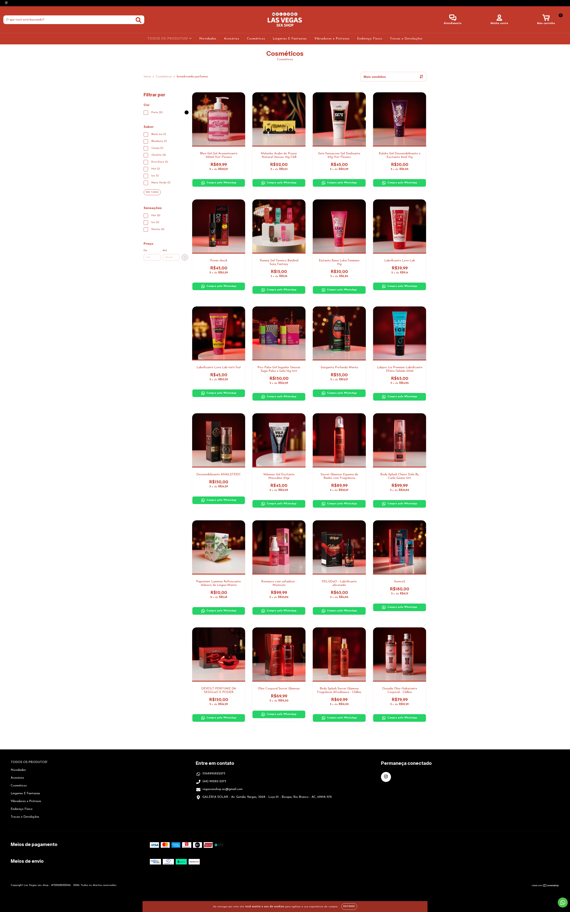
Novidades (207, 38)
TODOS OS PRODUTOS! (168, 38)
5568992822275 (213, 773)
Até (165, 250)
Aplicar (184, 257)
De (145, 250)
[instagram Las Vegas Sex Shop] (6, 3)
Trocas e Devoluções (406, 38)
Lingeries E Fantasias (290, 38)
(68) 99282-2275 (214, 781)
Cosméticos (256, 38)
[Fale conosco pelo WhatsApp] (563, 903)
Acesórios (231, 38)
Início (147, 76)
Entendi (349, 906)
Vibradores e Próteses (332, 38)
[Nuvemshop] (545, 886)
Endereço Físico (369, 38)
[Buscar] (138, 20)
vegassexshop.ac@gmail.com (222, 789)
